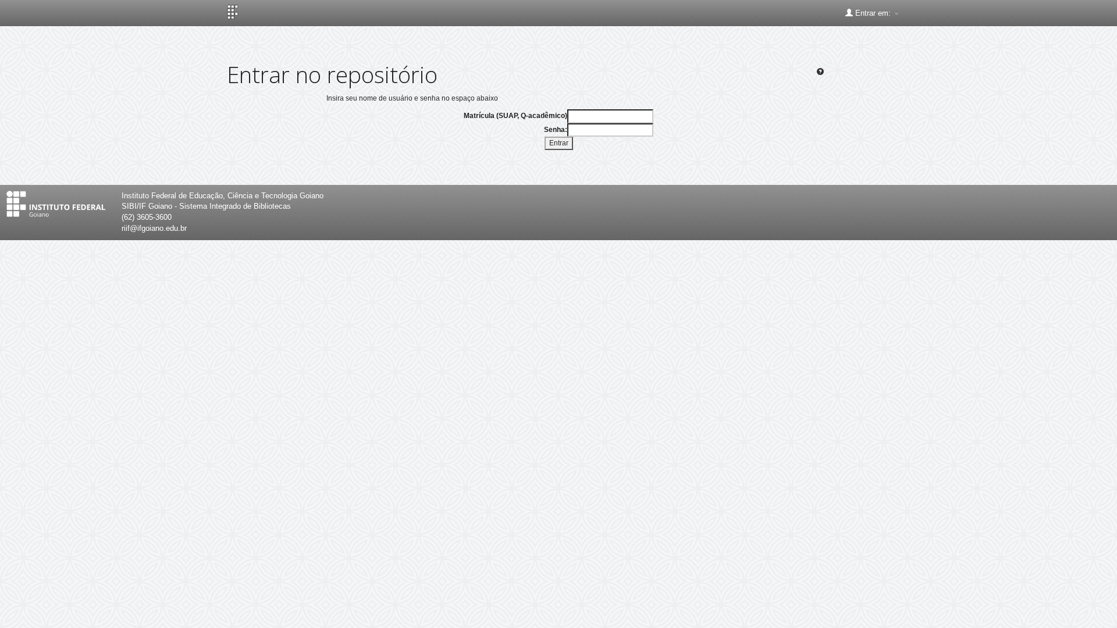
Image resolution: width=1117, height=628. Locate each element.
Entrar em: (873, 13)
